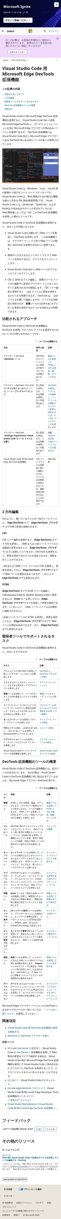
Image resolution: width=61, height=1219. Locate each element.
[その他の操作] (56, 60)
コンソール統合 (47, 727)
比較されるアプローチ (14, 94)
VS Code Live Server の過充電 (23, 1048)
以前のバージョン (24, 1202)
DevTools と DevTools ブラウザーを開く (48, 673)
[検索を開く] (45, 31)
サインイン (54, 31)
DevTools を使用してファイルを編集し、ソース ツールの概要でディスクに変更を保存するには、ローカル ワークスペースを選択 (52, 406)
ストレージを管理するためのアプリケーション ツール (51, 878)
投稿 (49, 1202)
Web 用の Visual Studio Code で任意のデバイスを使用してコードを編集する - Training (30, 1158)
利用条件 (6, 1215)
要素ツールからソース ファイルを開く (48, 696)
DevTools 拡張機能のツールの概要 (20, 105)
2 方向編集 (9, 97)
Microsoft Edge (19, 60)
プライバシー (8, 1206)
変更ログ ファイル (19, 1100)
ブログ (38, 1202)
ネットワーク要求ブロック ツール (52, 934)
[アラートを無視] (56, 4)
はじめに (12, 1080)
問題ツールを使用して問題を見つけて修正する (51, 899)
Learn (5, 60)
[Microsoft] (30, 31)
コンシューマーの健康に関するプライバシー (22, 1210)
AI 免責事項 (7, 1202)
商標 (16, 1215)
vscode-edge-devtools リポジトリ (25, 1088)
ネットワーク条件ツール (51, 913)
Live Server (22, 1052)
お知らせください (18, 52)
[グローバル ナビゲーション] (3, 31)
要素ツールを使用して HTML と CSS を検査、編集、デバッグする (51, 811)
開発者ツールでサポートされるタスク (21, 101)
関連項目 (8, 109)
